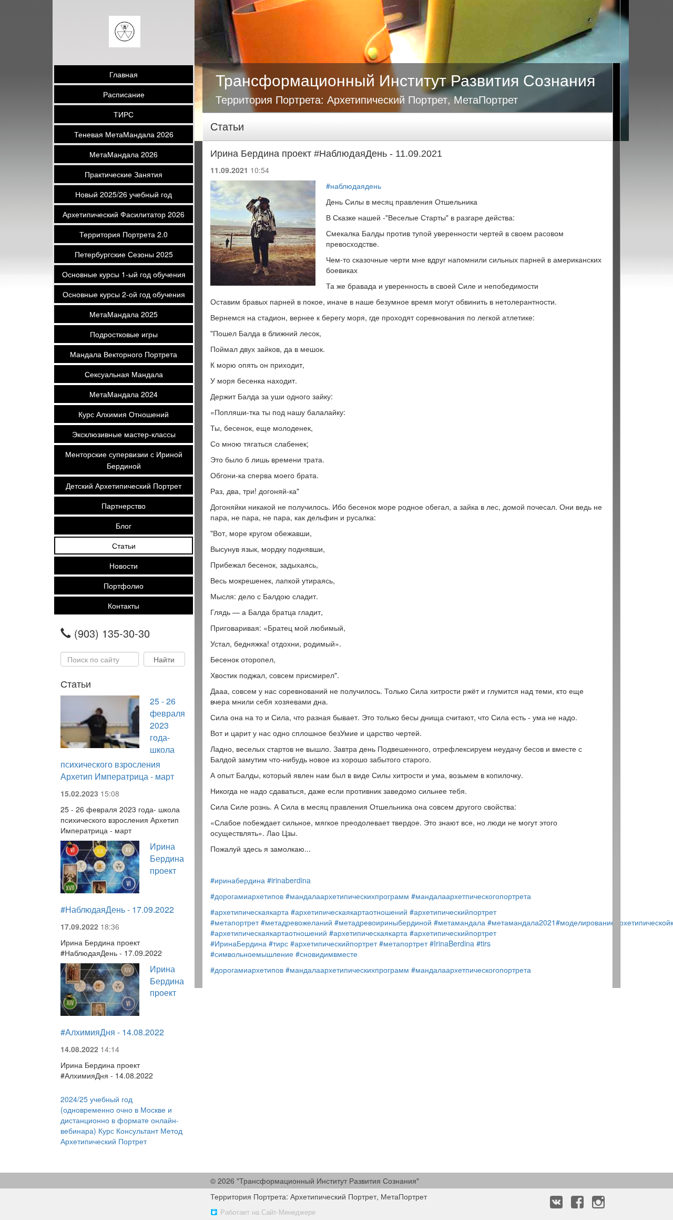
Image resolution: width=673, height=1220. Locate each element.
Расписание (124, 94)
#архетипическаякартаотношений (349, 911)
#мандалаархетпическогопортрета (471, 896)
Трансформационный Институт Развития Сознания (405, 79)
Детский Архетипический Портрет (123, 485)
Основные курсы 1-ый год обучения (124, 274)
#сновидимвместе (326, 954)
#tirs (483, 943)
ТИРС (124, 114)
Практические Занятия (123, 174)
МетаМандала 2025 (123, 314)
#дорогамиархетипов (246, 896)
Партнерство (123, 505)
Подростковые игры (124, 334)
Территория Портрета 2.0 (123, 234)
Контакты (123, 605)
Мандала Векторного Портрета (123, 354)
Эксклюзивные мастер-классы (124, 434)
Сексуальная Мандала (124, 374)
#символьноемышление (251, 954)
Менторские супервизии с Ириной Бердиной (123, 460)
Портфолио (124, 585)
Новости (123, 565)
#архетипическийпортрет (453, 911)
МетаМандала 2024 (123, 394)
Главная (123, 74)
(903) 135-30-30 (112, 633)
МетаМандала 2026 (123, 154)
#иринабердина (237, 880)
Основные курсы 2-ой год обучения (124, 294)
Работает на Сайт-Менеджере (267, 1212)
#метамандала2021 (521, 922)
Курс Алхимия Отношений (123, 414)
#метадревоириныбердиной (383, 922)
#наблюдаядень (353, 185)
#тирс (278, 943)
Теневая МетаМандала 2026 (124, 134)
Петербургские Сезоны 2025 (124, 254)
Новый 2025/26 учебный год (123, 194)
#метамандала (459, 922)
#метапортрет (234, 922)
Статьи (124, 545)
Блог (123, 525)
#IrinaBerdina (452, 943)
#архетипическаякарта (249, 911)
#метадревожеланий (296, 922)
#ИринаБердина (238, 943)
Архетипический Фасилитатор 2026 (124, 214)
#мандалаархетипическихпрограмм (347, 896)
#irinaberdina (289, 880)
